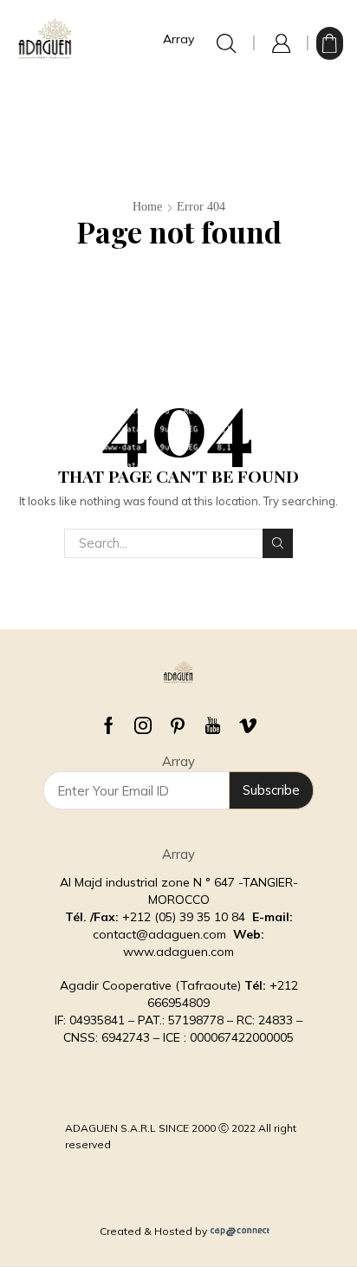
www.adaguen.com (178, 951)
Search (277, 543)
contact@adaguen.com (159, 934)
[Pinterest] (177, 725)
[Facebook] (109, 725)
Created (120, 1231)
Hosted (173, 1231)
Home (147, 206)
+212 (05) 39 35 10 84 (185, 917)
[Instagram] (143, 725)
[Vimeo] (247, 725)
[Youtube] (213, 725)
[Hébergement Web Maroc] (240, 1231)
